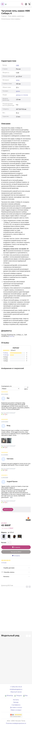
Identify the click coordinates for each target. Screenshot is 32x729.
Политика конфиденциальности (16, 723)
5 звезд (5, 353)
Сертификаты (16, 705)
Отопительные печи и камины (10, 19)
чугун (17, 80)
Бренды (16, 702)
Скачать (11, 336)
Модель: (4, 532)
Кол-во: (3, 542)
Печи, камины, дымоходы (16, 16)
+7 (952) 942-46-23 (16, 687)
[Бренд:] (28, 518)
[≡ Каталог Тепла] (5, 4)
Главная (4, 16)
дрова (18, 91)
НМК (17, 65)
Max (26, 695)
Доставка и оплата (16, 707)
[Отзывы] (16, 715)
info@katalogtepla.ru (16, 689)
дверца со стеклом (22, 95)
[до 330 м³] (19, 536)
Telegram (19, 695)
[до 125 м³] (9, 536)
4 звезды (6, 355)
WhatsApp (9, 695)
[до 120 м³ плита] (14, 536)
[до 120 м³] (3, 536)
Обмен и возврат (16, 710)
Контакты (16, 699)
